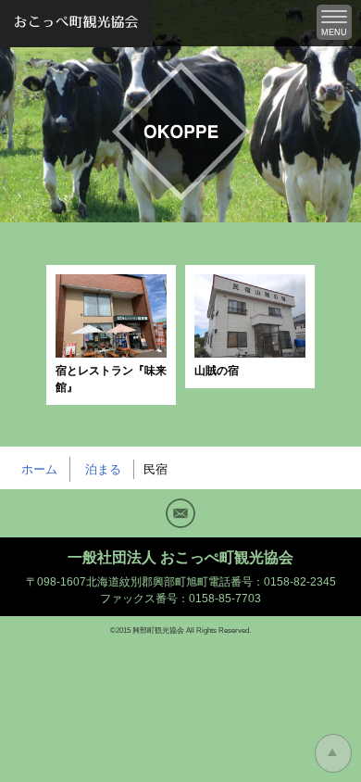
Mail (180, 513)
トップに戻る (333, 753)
